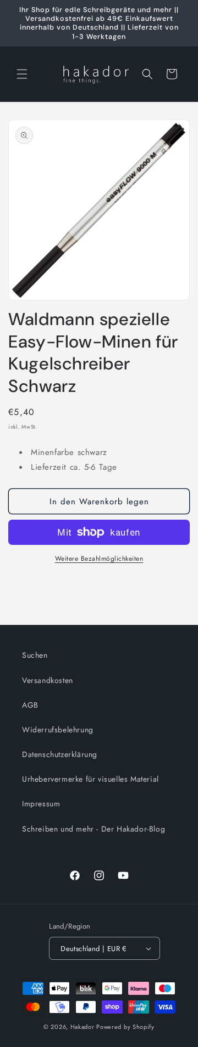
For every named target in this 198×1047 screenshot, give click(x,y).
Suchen (35, 655)
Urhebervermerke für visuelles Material (90, 778)
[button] (22, 74)
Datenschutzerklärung (59, 754)
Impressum (41, 803)
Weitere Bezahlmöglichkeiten (99, 559)
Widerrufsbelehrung (58, 729)
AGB (30, 704)
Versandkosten (47, 680)
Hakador (82, 1026)
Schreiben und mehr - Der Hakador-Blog (93, 828)
